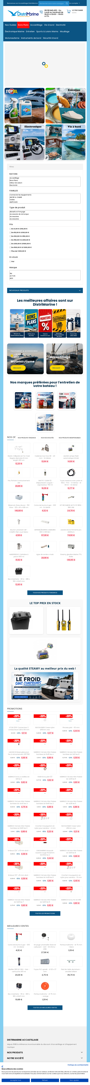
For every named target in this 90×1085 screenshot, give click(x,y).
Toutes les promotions (45, 913)
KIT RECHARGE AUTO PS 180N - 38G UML (71, 506)
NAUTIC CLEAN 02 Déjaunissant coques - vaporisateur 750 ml (45, 482)
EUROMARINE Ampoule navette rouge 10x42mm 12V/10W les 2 (44, 852)
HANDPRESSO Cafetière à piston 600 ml (18, 555)
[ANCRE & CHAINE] (45, 197)
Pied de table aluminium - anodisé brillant (71, 970)
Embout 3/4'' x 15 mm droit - (19, 850)
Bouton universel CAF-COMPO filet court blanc (18, 531)
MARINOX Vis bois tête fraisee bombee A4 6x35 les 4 (45, 753)
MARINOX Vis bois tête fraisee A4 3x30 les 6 (45, 901)
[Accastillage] (45, 178)
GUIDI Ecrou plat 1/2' (45, 777)
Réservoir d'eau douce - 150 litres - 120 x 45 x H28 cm (18, 506)
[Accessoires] (45, 216)
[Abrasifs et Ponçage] (45, 212)
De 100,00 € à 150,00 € (20, 236)
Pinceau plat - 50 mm (71, 727)
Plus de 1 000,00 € (18, 251)
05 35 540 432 (50, 10)
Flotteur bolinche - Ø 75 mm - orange (45, 995)
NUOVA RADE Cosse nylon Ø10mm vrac (45, 728)
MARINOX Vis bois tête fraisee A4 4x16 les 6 (71, 778)
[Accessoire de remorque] (45, 214)
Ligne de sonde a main (45, 554)
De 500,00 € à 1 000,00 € (21, 247)
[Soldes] (45, 200)
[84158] (45, 271)
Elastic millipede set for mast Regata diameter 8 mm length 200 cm (19, 458)
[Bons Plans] (45, 180)
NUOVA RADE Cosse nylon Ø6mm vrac (71, 827)
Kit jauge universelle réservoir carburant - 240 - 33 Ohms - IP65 (45, 947)
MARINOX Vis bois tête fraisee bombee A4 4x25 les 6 (45, 876)
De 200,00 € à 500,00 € (21, 244)
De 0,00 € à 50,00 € (19, 229)
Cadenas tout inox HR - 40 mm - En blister (45, 457)
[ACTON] (45, 276)
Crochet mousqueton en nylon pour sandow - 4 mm (45, 827)
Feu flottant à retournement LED (19, 481)
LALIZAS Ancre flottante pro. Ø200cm (71, 531)
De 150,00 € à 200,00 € (20, 240)
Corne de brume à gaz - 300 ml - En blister (45, 506)
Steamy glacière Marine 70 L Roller (71, 555)
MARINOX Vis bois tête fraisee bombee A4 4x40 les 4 (19, 802)
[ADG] (45, 278)
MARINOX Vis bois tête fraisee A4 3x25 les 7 (19, 901)
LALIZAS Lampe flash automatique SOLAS (71, 457)
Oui (12, 261)
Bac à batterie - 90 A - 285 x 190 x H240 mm (19, 580)
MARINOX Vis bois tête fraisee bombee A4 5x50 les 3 (19, 827)
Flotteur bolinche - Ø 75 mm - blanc (71, 946)
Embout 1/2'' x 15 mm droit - (18, 875)
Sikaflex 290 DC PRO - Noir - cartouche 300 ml (18, 970)
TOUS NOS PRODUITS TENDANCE (45, 593)
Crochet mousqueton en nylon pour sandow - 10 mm (71, 876)
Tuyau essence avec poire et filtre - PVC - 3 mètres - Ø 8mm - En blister (71, 482)
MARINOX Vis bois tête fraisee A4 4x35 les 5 (71, 802)
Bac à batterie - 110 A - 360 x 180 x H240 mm (19, 995)
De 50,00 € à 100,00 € (20, 232)
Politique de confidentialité (78, 1065)
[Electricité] (45, 185)
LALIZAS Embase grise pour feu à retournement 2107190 (19, 753)
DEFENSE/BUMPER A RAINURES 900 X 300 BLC (45, 531)
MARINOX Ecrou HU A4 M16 (71, 900)
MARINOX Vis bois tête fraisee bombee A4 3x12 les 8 (71, 753)
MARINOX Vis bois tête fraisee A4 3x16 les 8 (71, 851)
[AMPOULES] (45, 202)
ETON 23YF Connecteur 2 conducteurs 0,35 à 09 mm (18, 728)
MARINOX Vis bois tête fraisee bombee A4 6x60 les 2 (45, 802)
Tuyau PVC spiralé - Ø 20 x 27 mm (45, 970)
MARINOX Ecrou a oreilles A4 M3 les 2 (18, 778)
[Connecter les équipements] (45, 195)
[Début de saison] (45, 183)
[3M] (45, 273)
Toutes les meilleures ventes (45, 1008)
